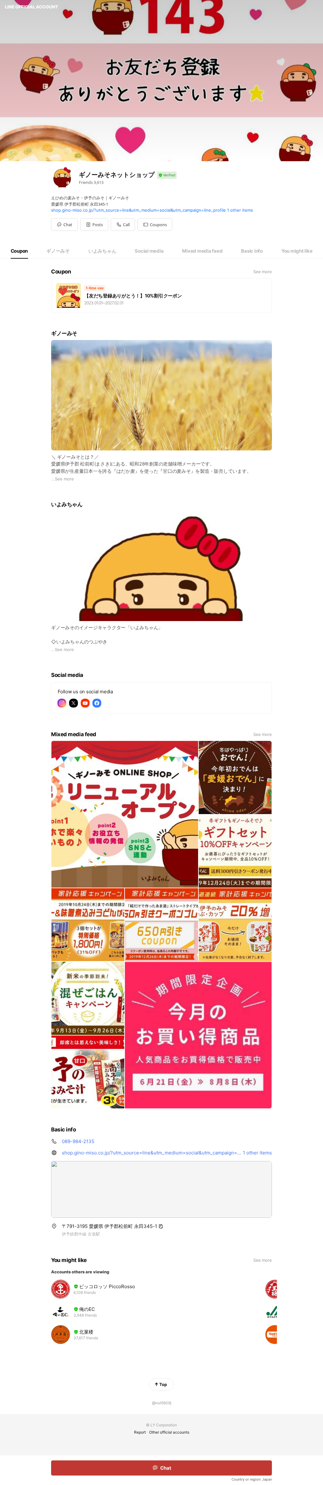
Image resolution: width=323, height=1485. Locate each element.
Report (140, 1432)
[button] (94, 224)
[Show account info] (167, 175)
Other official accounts (169, 1432)
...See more (62, 478)
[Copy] (161, 1226)
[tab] (19, 251)
